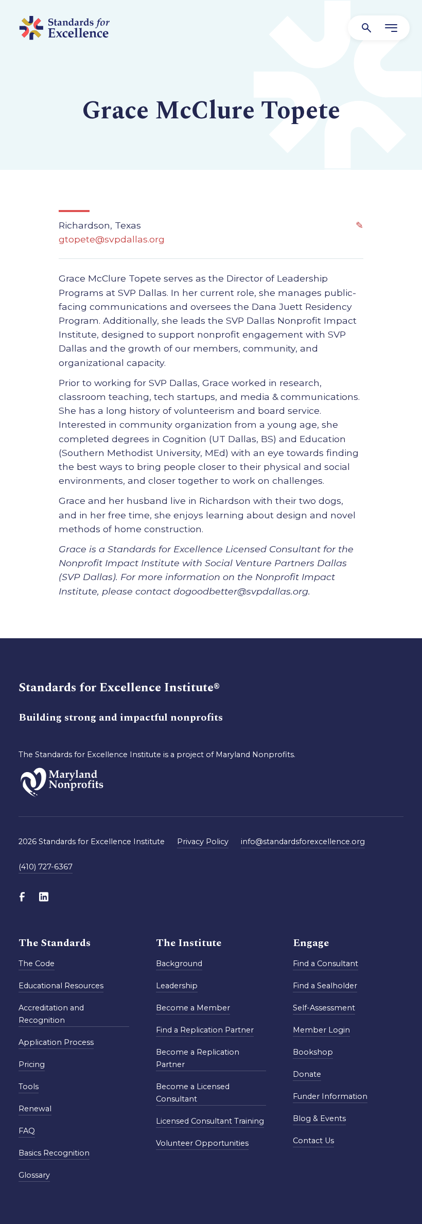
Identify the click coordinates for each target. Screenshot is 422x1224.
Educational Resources (61, 985)
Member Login (321, 1030)
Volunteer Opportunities (202, 1143)
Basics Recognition (54, 1153)
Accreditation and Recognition (51, 1014)
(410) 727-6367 (46, 866)
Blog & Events (319, 1118)
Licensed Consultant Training (210, 1121)
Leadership (177, 985)
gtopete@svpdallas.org (112, 239)
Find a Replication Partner (205, 1030)
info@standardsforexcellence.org (303, 841)
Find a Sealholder (325, 985)
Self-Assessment (324, 1007)
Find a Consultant (325, 963)
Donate (307, 1074)
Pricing (32, 1064)
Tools (29, 1086)
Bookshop (313, 1052)
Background (179, 963)
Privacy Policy (202, 841)
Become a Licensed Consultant (193, 1093)
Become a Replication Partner (197, 1058)
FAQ (27, 1130)
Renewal (35, 1108)
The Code (37, 963)
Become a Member (193, 1007)
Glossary (34, 1175)
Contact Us (313, 1140)
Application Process (56, 1042)
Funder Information (330, 1096)
